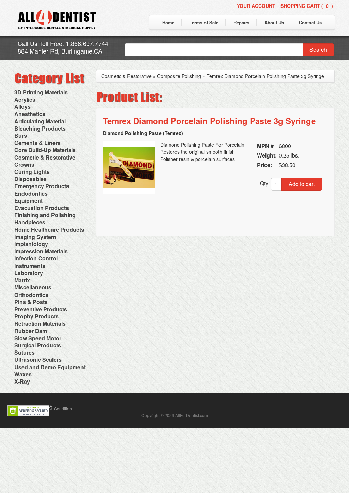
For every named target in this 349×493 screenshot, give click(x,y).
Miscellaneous (32, 287)
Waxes (23, 374)
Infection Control (36, 258)
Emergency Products (41, 186)
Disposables (30, 179)
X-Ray (22, 381)
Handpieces (29, 222)
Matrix (22, 280)
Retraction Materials (40, 323)
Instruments (29, 266)
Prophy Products (36, 316)
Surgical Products (37, 345)
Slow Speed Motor (37, 338)
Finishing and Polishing (45, 215)
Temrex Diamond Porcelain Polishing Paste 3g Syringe (265, 76)
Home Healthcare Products (49, 229)
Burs (20, 135)
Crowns (24, 164)
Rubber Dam (30, 331)
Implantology (31, 244)
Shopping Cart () (306, 5)
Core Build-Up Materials (45, 150)
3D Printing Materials (41, 92)
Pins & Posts (31, 302)
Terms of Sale (203, 22)
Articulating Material (40, 121)
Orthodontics (31, 295)
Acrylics (24, 99)
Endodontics (31, 193)
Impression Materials (41, 251)
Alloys (22, 106)
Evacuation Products (41, 208)
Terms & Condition (55, 409)
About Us (274, 22)
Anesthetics (29, 113)
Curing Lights (32, 171)
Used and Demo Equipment (50, 367)
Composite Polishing (179, 76)
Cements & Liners (37, 142)
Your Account (256, 5)
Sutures (24, 352)
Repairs (241, 22)
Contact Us (310, 22)
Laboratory (28, 273)
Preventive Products (40, 309)
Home (168, 22)
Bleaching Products (40, 128)
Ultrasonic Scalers (38, 359)
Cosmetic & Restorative (44, 157)
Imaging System (35, 237)
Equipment (28, 200)
